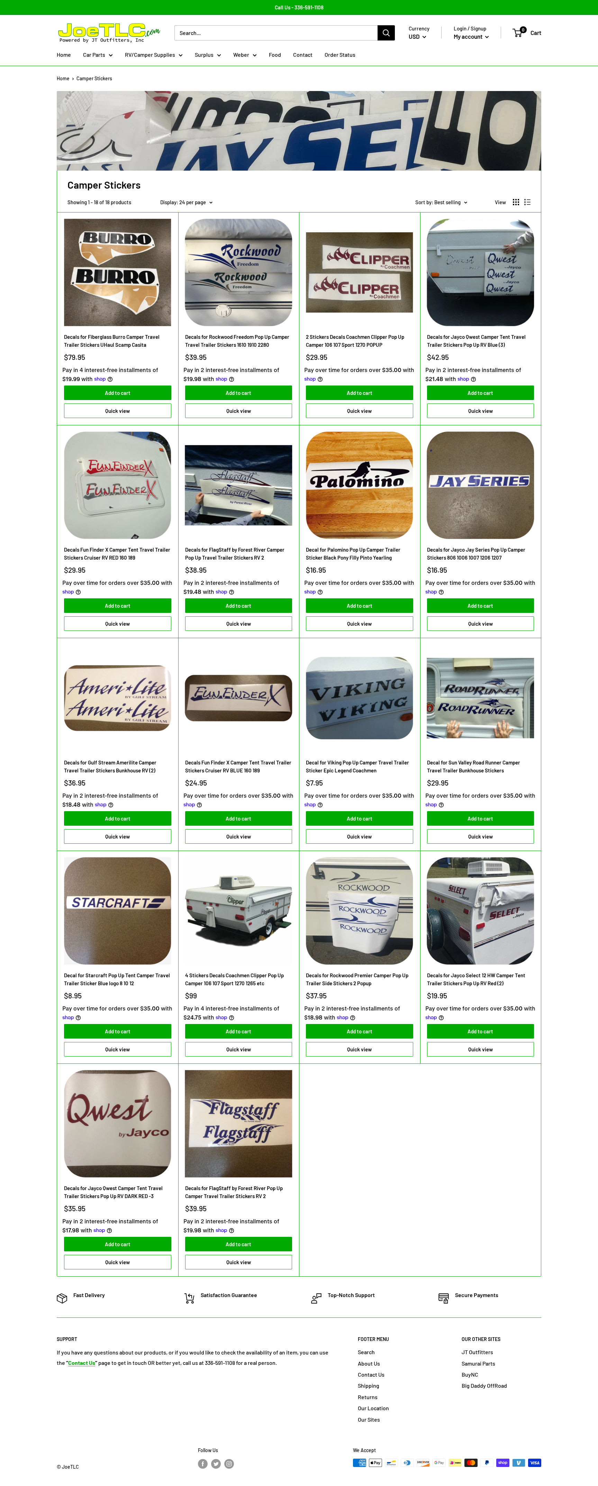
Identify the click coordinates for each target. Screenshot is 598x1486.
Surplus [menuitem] (204, 54)
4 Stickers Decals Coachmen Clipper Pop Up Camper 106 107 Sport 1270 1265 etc (234, 979)
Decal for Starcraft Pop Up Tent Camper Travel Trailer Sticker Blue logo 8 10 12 (117, 979)
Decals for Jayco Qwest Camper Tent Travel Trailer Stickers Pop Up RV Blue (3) (476, 341)
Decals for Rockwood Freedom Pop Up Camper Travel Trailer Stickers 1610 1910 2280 (237, 341)
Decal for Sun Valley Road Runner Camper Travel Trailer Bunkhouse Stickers (473, 766)
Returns (368, 1397)
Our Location (373, 1408)
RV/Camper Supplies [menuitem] (150, 54)
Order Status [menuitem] (340, 54)
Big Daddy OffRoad (484, 1385)
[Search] (386, 32)
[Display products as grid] (516, 202)
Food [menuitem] (275, 54)
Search (366, 1352)
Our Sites (369, 1419)
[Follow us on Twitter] (216, 1463)
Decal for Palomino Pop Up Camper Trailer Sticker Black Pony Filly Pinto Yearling (353, 553)
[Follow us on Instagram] (229, 1463)
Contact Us (371, 1374)
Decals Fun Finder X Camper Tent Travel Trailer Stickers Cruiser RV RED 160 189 (117, 553)
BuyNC (470, 1374)
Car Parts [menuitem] (94, 54)
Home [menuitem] (64, 54)
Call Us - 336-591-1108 (299, 7)
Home (63, 78)
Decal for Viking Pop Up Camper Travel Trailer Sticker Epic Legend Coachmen (357, 766)
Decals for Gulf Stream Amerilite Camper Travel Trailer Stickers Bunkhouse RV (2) (110, 766)
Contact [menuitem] (302, 54)
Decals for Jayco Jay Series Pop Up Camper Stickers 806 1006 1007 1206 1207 (476, 553)
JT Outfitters (477, 1352)
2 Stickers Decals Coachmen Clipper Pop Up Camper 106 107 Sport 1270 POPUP (355, 341)
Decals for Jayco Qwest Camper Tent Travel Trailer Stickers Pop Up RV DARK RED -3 (113, 1192)
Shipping (368, 1385)
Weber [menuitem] (241, 54)
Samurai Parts (478, 1363)
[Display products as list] (527, 202)
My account (468, 36)
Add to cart (117, 393)
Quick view (117, 411)
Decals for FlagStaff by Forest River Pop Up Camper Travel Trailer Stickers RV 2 (234, 1192)
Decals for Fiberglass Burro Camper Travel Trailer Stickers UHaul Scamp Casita (112, 341)
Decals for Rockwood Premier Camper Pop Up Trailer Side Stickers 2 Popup (357, 979)
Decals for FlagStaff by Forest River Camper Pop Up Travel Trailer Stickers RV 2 (234, 553)
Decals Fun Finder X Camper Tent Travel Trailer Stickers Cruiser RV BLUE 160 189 (238, 766)
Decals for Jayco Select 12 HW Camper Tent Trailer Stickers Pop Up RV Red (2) (476, 979)
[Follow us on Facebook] (203, 1463)
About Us (369, 1363)
